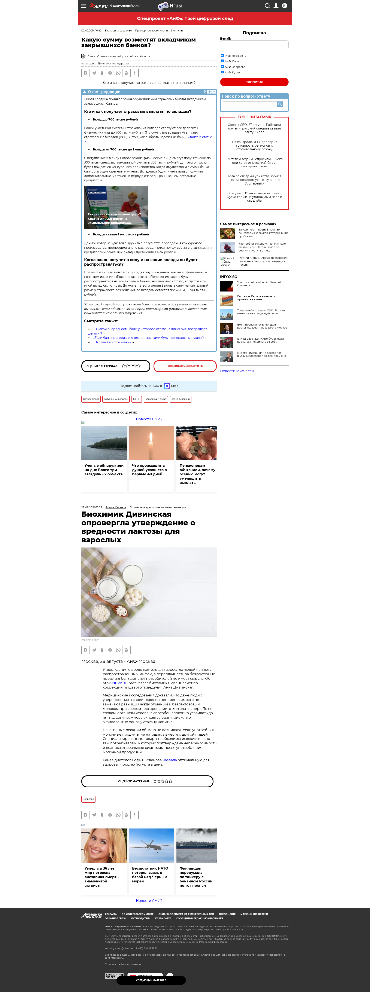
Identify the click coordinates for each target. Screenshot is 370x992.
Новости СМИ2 (149, 419)
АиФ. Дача (232, 61)
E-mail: (225, 38)
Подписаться (254, 82)
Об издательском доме (138, 914)
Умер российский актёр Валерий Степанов (259, 284)
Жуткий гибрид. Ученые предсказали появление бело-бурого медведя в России (263, 261)
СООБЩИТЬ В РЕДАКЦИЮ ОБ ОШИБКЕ (199, 918)
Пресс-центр (227, 914)
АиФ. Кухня (232, 72)
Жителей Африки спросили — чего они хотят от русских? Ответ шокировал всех (254, 162)
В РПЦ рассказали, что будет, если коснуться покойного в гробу (260, 340)
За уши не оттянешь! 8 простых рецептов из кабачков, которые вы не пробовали (263, 233)
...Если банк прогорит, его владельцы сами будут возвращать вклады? (148, 338)
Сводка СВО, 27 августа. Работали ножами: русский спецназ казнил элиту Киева (254, 128)
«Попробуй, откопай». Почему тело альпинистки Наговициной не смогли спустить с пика (262, 247)
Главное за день (235, 55)
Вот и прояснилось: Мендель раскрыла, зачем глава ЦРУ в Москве (262, 326)
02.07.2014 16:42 (91, 30)
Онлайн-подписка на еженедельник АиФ (186, 914)
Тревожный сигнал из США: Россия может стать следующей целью (261, 312)
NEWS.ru (120, 683)
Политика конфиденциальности (123, 964)
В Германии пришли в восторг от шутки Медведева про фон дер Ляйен (262, 354)
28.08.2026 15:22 (91, 507)
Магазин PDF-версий (254, 914)
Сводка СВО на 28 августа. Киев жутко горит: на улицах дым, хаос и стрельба (254, 197)
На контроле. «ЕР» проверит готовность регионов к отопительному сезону (254, 145)
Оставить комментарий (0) (185, 366)
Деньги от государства (113, 63)
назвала (170, 760)
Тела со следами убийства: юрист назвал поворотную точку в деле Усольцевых (254, 179)
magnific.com (90, 639)
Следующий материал (151, 980)
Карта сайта (163, 918)
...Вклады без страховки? (112, 342)
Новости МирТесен (237, 371)
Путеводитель (140, 918)
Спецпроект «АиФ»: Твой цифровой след (185, 18)
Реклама (111, 914)
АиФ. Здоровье (235, 66)
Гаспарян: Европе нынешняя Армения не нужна (256, 298)
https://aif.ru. (117, 957)
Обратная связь (115, 918)
